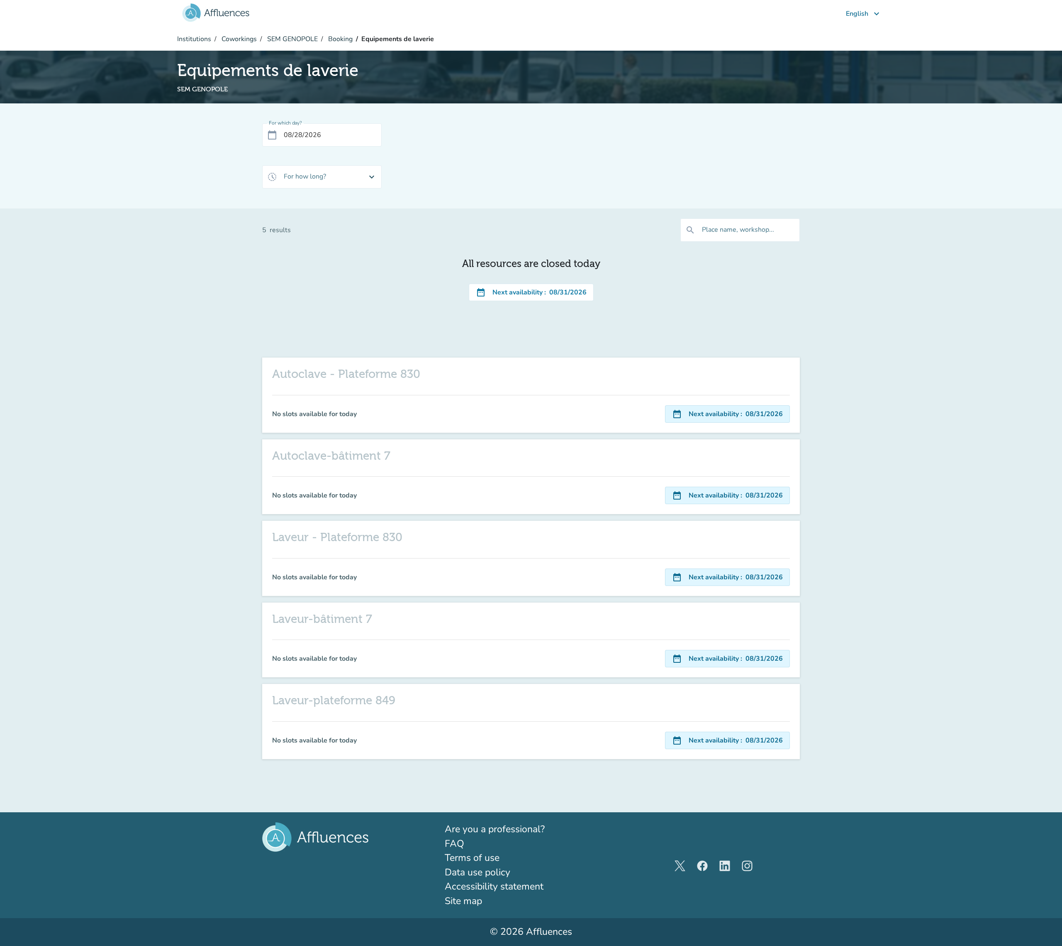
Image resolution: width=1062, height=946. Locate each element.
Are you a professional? (515, 829)
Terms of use (472, 857)
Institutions (194, 39)
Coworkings (238, 39)
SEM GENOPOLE (292, 39)
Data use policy (477, 872)
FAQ (454, 843)
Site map (463, 901)
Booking (339, 39)
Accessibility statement (494, 886)
